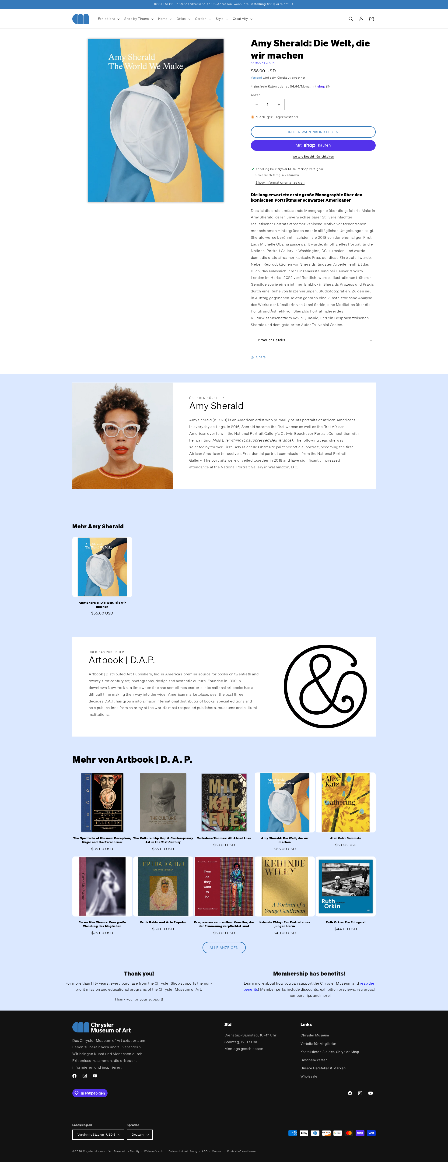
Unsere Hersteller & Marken (323, 1068)
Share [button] (261, 357)
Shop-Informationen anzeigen (280, 182)
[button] (108, 19)
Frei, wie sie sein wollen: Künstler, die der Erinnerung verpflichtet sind (224, 924)
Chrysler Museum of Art (98, 1151)
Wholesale (309, 1076)
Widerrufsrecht (154, 1151)
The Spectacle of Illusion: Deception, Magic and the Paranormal (102, 840)
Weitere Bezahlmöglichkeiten (313, 156)
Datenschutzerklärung (182, 1151)
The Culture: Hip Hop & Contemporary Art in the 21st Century (163, 840)
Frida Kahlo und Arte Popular (163, 922)
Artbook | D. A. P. (263, 62)
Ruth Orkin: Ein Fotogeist (346, 922)
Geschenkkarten (314, 1060)
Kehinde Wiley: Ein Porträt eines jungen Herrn (284, 924)
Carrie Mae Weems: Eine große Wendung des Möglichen (102, 924)
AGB (204, 1151)
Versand (256, 77)
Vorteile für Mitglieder (318, 1044)
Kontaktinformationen (241, 1151)
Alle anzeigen (224, 947)
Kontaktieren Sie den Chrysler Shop (330, 1052)
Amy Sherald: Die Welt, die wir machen (102, 605)
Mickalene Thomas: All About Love (224, 838)
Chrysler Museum (315, 1035)
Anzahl (256, 95)
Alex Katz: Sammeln (345, 838)
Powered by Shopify (127, 1151)
